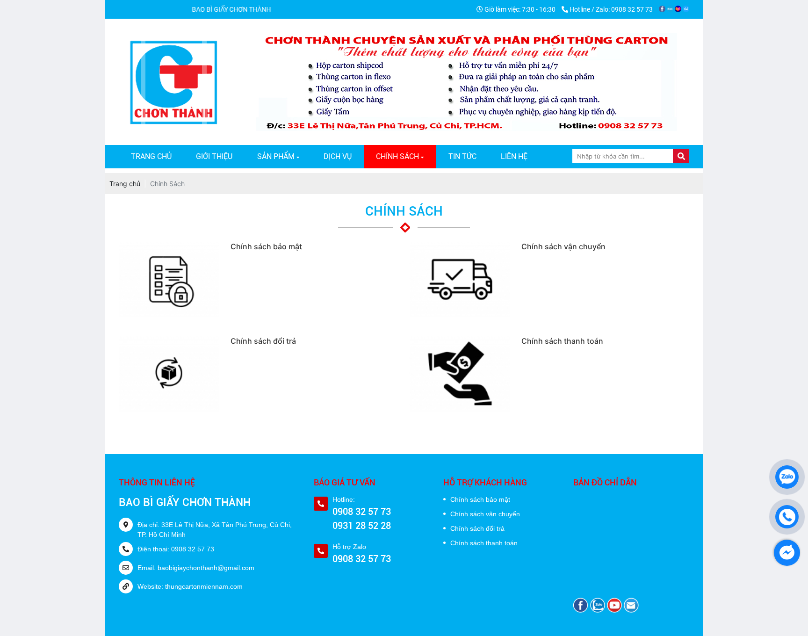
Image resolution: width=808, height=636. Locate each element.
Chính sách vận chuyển (485, 514)
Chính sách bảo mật (480, 499)
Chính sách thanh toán (484, 543)
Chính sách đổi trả (477, 528)
